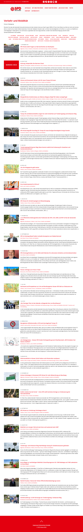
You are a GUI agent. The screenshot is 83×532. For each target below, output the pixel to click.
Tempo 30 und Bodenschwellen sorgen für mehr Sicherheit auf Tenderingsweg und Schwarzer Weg (48, 114)
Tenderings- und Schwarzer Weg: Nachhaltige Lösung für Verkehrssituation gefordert (44, 445)
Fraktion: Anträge (24, 37)
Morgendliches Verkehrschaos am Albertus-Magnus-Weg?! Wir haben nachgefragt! (43, 97)
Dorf (60, 35)
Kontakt (27, 11)
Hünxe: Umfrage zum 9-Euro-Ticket (30, 269)
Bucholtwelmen (30, 35)
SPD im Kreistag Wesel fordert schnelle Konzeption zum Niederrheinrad (40, 236)
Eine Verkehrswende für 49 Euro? (29, 184)
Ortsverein (41, 39)
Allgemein (13, 35)
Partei (71, 8)
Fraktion (71, 35)
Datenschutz (35, 11)
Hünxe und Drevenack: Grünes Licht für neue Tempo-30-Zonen (38, 80)
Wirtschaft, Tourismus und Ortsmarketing (49, 40)
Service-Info (64, 39)
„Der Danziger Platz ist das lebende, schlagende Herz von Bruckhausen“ (40, 303)
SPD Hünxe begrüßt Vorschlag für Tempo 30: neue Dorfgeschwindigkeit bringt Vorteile (45, 130)
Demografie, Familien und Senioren (48, 35)
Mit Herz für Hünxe (37, 8)
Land (10, 39)
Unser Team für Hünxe (51, 8)
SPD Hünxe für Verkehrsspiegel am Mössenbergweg (35, 201)
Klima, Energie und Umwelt (62, 37)
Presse (47, 39)
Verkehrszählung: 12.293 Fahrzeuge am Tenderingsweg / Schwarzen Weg (41, 497)
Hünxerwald (47, 37)
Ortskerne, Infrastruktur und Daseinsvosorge (25, 39)
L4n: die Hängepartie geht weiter (29, 167)
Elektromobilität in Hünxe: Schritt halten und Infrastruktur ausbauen (40, 358)
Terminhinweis (72, 39)
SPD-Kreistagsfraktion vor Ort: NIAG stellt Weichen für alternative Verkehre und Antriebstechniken (48, 253)
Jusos (53, 37)
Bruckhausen (20, 35)
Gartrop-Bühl (34, 37)
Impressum (36, 525)
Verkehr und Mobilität (30, 40)
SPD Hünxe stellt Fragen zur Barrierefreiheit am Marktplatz (37, 47)
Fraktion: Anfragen (13, 37)
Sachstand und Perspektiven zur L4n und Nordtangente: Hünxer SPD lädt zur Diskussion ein (46, 286)
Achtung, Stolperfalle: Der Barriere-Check (32, 63)
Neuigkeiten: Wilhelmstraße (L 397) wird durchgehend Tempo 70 (38, 323)
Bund (36, 35)
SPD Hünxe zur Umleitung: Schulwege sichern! (33, 410)
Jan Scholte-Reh (63, 8)
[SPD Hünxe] (16, 11)
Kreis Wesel (74, 37)
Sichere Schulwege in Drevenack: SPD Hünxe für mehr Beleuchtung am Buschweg (43, 375)
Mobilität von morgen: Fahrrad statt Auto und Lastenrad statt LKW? (39, 427)
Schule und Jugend (55, 39)
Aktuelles (28, 8)
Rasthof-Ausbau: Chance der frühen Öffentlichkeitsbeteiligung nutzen (40, 481)
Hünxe (40, 37)
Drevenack (65, 35)
